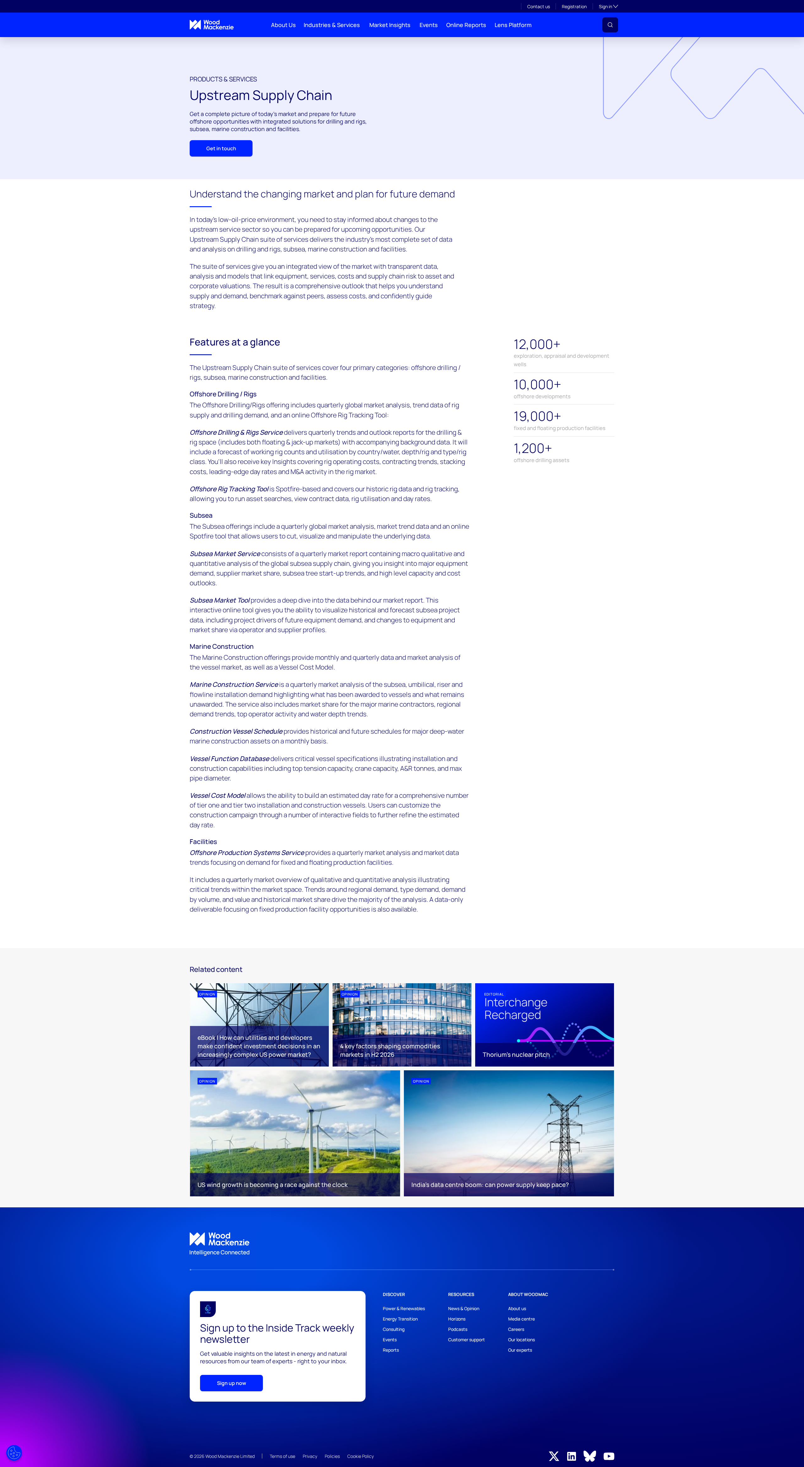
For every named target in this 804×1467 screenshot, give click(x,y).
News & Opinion (463, 1308)
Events (429, 25)
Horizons (456, 1319)
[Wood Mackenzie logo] (212, 24)
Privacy (310, 1456)
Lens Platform (513, 25)
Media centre (521, 1319)
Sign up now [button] (231, 1383)
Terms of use (282, 1456)
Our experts (520, 1350)
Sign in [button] (608, 6)
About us (517, 1308)
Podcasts (457, 1329)
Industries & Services (332, 25)
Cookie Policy (360, 1456)
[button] (610, 24)
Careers (516, 1329)
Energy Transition (400, 1319)
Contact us (538, 6)
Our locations (521, 1340)
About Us (283, 25)
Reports (391, 1350)
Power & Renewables (404, 1308)
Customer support (466, 1340)
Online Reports (466, 25)
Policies (332, 1456)
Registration (574, 6)
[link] (402, 1244)
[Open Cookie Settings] (14, 1453)
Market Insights (389, 25)
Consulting (394, 1329)
